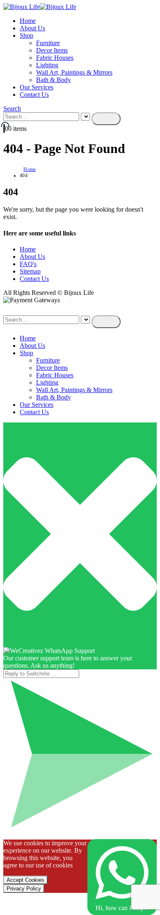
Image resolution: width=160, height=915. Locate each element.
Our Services (36, 87)
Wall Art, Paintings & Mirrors (74, 72)
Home (28, 20)
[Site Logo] (39, 6)
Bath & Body (53, 79)
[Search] (106, 118)
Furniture (48, 42)
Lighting (47, 65)
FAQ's (28, 263)
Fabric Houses (54, 57)
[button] (12, 108)
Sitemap (30, 271)
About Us (32, 28)
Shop (26, 35)
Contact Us (34, 94)
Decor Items (52, 50)
